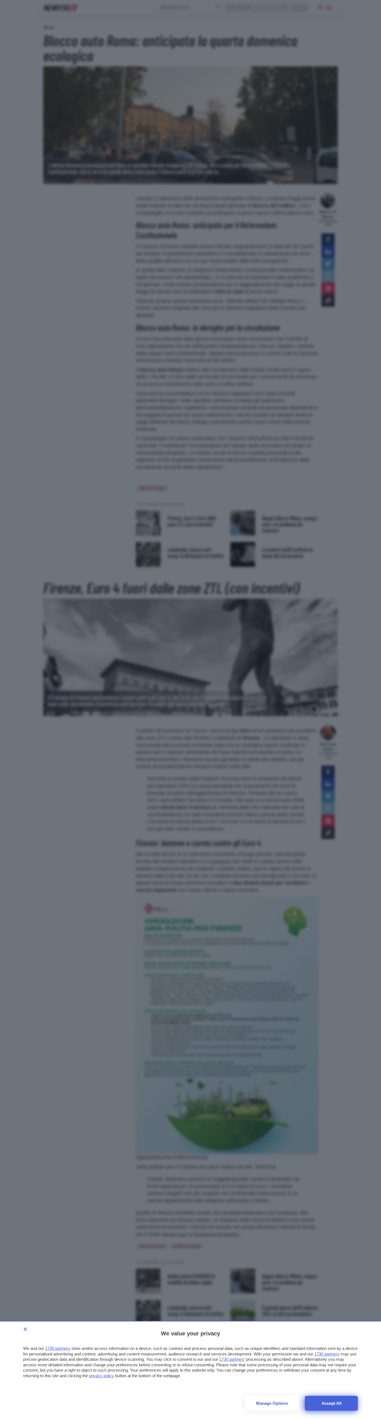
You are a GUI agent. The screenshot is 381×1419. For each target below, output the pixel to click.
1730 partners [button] (57, 1348)
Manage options (272, 1403)
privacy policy (101, 1375)
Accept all (331, 1403)
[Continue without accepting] (25, 1329)
